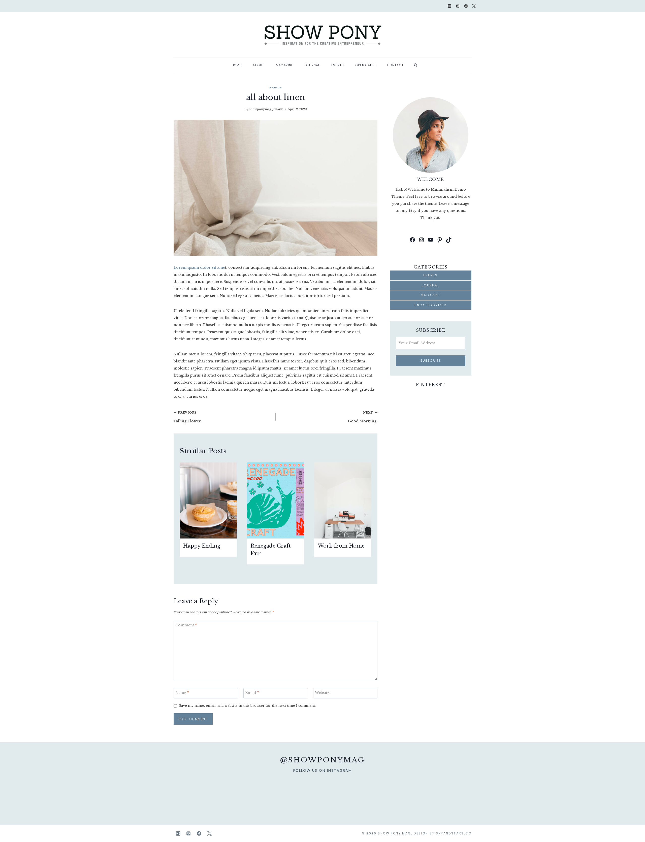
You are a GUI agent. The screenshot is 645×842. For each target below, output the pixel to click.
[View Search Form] (415, 65)
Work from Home (341, 546)
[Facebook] (465, 6)
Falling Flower (187, 417)
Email (252, 692)
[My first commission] (415, 790)
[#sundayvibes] (266, 790)
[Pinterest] (457, 6)
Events (337, 65)
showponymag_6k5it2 (266, 109)
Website (322, 692)
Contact (395, 65)
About (258, 65)
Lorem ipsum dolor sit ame (199, 267)
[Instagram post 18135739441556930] (303, 790)
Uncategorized (430, 305)
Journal (312, 65)
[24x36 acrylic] (452, 790)
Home (236, 65)
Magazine (284, 65)
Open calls (366, 65)
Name (182, 692)
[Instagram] (449, 6)
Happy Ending (201, 546)
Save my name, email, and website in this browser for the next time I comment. (247, 706)
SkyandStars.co (453, 833)
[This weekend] (341, 790)
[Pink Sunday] (229, 790)
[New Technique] (192, 790)
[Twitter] (473, 6)
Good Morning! (362, 417)
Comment (186, 625)
